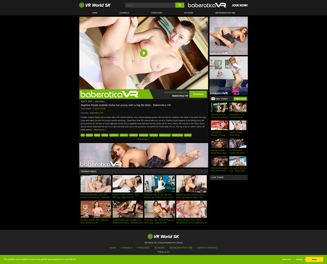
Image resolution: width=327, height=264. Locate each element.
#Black (97, 135)
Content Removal (207, 248)
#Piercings (154, 135)
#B (83, 135)
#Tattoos (187, 135)
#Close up (124, 135)
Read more (99, 130)
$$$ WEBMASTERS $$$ (225, 13)
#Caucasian (114, 135)
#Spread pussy (177, 135)
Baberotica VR (96, 113)
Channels (124, 13)
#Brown (105, 135)
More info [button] (287, 259)
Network (188, 13)
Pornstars (156, 13)
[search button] (179, 5)
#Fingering (133, 135)
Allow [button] (314, 259)
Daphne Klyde (99, 108)
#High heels (143, 135)
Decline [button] (299, 259)
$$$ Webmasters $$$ (180, 248)
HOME (94, 13)
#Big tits (89, 135)
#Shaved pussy (164, 135)
